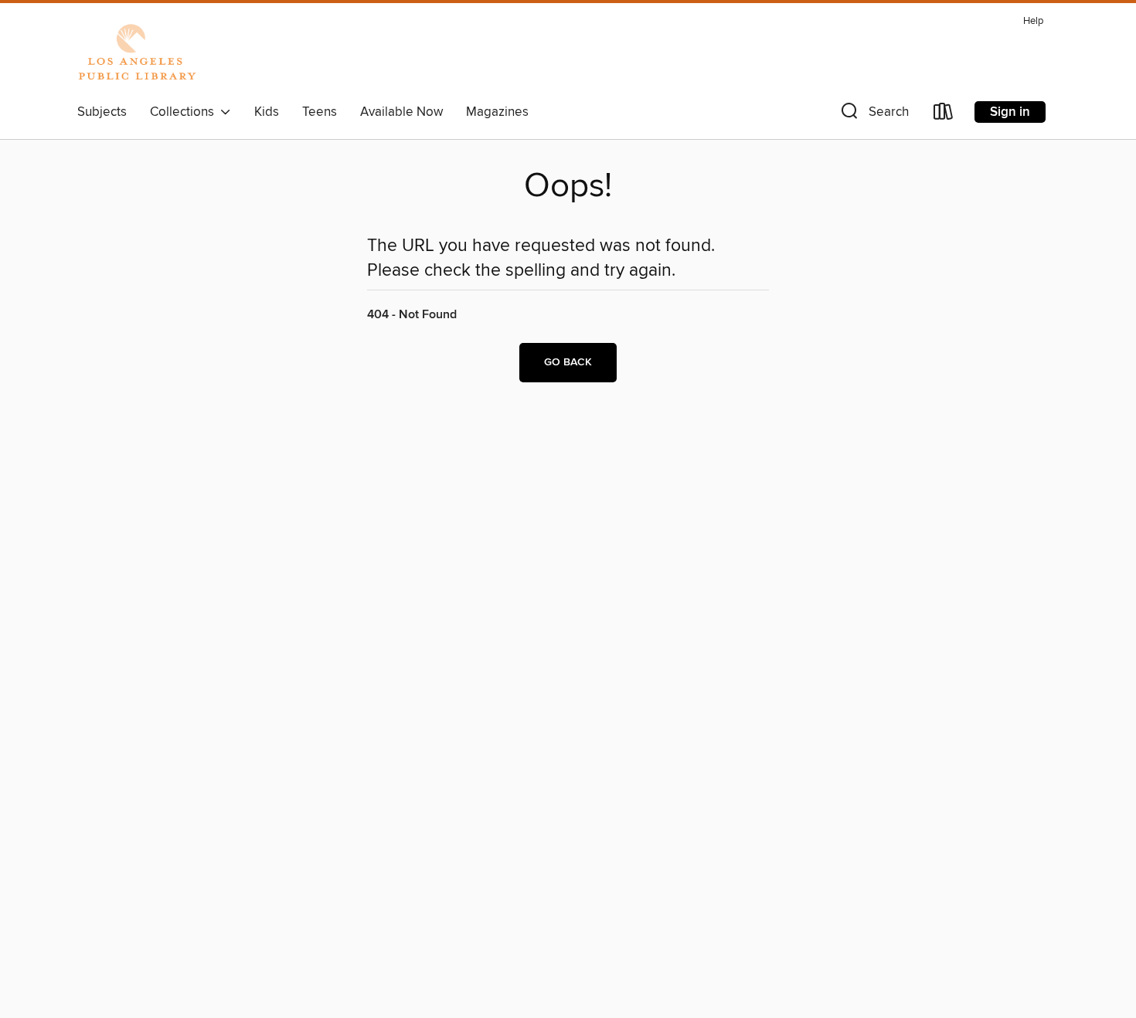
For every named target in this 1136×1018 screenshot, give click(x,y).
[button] (873, 115)
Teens (319, 111)
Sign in (1010, 111)
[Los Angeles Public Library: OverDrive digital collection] (137, 53)
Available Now (401, 111)
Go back (568, 362)
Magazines (497, 111)
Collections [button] (185, 111)
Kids (266, 111)
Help (1033, 21)
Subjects (102, 111)
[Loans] (943, 115)
